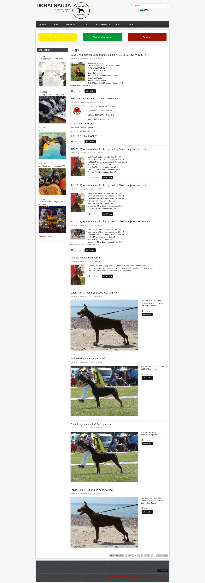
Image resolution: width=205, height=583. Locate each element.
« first (112, 555)
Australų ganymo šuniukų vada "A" (51, 166)
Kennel (42, 24)
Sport (85, 24)
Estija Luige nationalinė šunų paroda (90, 424)
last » (165, 555)
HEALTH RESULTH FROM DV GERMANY (94, 98)
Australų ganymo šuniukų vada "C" (51, 59)
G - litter (41, 130)
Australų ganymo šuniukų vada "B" (51, 95)
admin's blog (90, 91)
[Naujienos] (142, 11)
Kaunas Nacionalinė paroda (85, 257)
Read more (78, 91)
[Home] (81, 18)
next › (159, 555)
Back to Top (163, 571)
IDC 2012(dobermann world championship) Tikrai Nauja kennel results (109, 149)
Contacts (132, 24)
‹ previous (119, 555)
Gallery (70, 24)
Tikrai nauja (53, 5)
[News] (146, 10)
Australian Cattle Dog (108, 24)
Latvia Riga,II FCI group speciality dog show (94, 292)
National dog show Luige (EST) (87, 358)
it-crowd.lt (161, 577)
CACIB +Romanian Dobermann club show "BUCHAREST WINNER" (108, 54)
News (56, 24)
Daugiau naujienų (45, 236)
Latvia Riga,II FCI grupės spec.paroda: (91, 490)
